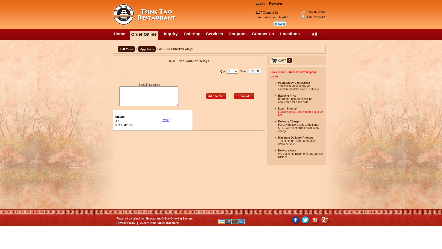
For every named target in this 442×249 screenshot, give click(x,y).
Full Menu (126, 49)
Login (260, 3)
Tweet (165, 120)
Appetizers (147, 49)
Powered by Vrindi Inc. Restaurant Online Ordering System (154, 218)
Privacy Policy (125, 223)
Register (275, 3)
